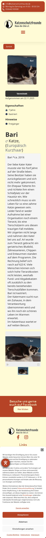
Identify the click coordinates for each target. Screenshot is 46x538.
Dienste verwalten (22, 508)
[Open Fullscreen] (38, 364)
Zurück (9, 46)
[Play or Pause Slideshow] (7, 364)
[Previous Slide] (8, 349)
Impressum (35, 535)
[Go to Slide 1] (23, 371)
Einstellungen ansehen (23, 529)
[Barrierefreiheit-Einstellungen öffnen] (5, 463)
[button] (42, 450)
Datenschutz (25, 535)
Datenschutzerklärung (26, 488)
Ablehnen (23, 522)
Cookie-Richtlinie (13, 535)
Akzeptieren (23, 515)
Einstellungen (27, 495)
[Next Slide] (38, 349)
